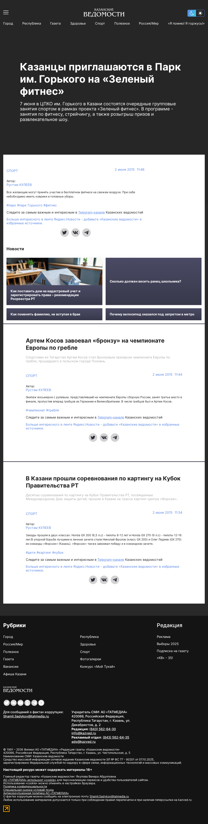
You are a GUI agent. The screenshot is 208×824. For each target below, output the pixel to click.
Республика (31, 23)
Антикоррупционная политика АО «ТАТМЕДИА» (36, 793)
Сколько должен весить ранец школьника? (145, 281)
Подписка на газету (173, 651)
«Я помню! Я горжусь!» (186, 23)
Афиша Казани (14, 674)
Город (8, 23)
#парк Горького (30, 205)
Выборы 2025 (168, 644)
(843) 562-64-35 (116, 737)
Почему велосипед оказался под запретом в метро (152, 314)
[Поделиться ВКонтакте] (75, 232)
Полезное (122, 23)
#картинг (44, 552)
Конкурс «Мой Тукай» (97, 666)
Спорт (100, 23)
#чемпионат (36, 410)
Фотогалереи (90, 659)
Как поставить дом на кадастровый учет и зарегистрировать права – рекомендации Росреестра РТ (45, 295)
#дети (31, 552)
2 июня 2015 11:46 (129, 169)
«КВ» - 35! (165, 658)
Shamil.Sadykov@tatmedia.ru (26, 716)
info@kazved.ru (84, 733)
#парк (11, 205)
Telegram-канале (91, 212)
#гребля (52, 410)
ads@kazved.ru (84, 742)
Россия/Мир (149, 23)
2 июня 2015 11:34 (167, 512)
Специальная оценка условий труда (28, 790)
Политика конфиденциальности (25, 786)
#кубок (58, 552)
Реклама (163, 637)
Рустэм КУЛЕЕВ (19, 185)
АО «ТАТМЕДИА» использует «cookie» (29, 780)
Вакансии (10, 666)
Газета (55, 23)
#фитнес (50, 205)
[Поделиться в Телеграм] (86, 232)
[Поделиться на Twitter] (64, 232)
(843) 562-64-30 (102, 729)
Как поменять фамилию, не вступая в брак (45, 314)
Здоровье (78, 23)
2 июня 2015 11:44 (167, 374)
